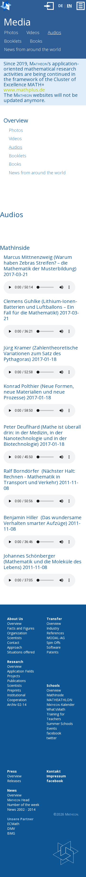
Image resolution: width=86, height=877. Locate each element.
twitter (52, 738)
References (55, 633)
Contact (13, 642)
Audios (54, 32)
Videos (33, 32)
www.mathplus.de (24, 90)
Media (17, 21)
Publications (16, 680)
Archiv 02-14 (16, 704)
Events (52, 728)
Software (54, 647)
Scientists (14, 638)
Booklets (13, 41)
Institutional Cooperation (17, 697)
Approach (14, 647)
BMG (11, 833)
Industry (53, 628)
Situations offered (21, 652)
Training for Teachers (55, 716)
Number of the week (23, 804)
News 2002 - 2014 (21, 809)
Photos (11, 32)
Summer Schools (60, 723)
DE (60, 5)
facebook (54, 733)
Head (18, 800)
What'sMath (56, 709)
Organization (17, 633)
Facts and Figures (20, 628)
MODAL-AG (56, 638)
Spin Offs (53, 642)
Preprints (14, 690)
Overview (14, 623)
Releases (14, 781)
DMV (11, 828)
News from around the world (32, 49)
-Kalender (61, 704)
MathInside (55, 695)
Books (36, 41)
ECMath (13, 823)
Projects (13, 676)
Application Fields (20, 671)
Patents (53, 652)
